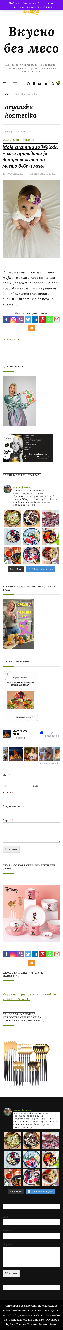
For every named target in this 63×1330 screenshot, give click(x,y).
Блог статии (11, 140)
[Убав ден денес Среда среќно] (12, 536)
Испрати (11, 849)
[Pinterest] (42, 319)
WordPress (49, 1324)
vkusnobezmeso (15, 174)
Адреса (8, 820)
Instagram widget (49, 763)
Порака (7, 1244)
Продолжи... (10, 339)
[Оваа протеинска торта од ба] (50, 518)
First (5, 786)
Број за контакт (13, 806)
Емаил (8, 792)
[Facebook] (6, 319)
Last (35, 786)
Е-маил (8, 1230)
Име (6, 775)
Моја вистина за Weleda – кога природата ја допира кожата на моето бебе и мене (30, 156)
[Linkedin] (35, 319)
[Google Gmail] (57, 319)
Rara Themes (18, 1324)
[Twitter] (28, 319)
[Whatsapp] (49, 319)
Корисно (28, 140)
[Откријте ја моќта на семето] (31, 536)
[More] (31, 328)
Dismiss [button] (46, 7)
